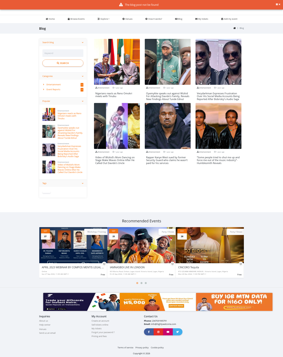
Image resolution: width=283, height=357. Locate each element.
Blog (180, 18)
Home (51, 18)
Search (64, 63)
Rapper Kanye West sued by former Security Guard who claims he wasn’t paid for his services (167, 159)
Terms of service (125, 347)
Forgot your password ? (103, 332)
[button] (137, 283)
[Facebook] (149, 331)
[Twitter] (178, 331)
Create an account (100, 320)
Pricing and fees (99, 336)
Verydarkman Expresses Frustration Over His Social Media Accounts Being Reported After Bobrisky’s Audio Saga (69, 151)
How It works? (155, 18)
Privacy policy (142, 347)
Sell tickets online (100, 324)
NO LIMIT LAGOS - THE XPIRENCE (198, 267)
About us (43, 320)
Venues (128, 18)
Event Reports (53, 89)
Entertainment (53, 84)
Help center (44, 324)
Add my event (230, 18)
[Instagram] (158, 331)
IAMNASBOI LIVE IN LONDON (59, 267)
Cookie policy (157, 347)
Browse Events (77, 18)
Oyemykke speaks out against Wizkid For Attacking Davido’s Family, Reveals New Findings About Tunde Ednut (70, 132)
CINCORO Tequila (120, 267)
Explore (104, 18)
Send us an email (47, 332)
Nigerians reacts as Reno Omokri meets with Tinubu (69, 116)
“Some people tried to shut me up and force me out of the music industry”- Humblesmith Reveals (218, 159)
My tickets (203, 18)
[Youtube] (168, 331)
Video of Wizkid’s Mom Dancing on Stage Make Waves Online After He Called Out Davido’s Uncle (70, 168)
